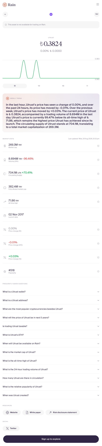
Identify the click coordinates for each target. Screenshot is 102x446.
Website (14, 412)
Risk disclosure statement (65, 412)
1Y (87, 85)
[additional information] (98, 146)
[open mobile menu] (97, 5)
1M (63, 85)
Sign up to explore (51, 439)
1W (39, 85)
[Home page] (9, 5)
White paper (35, 412)
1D (15, 85)
